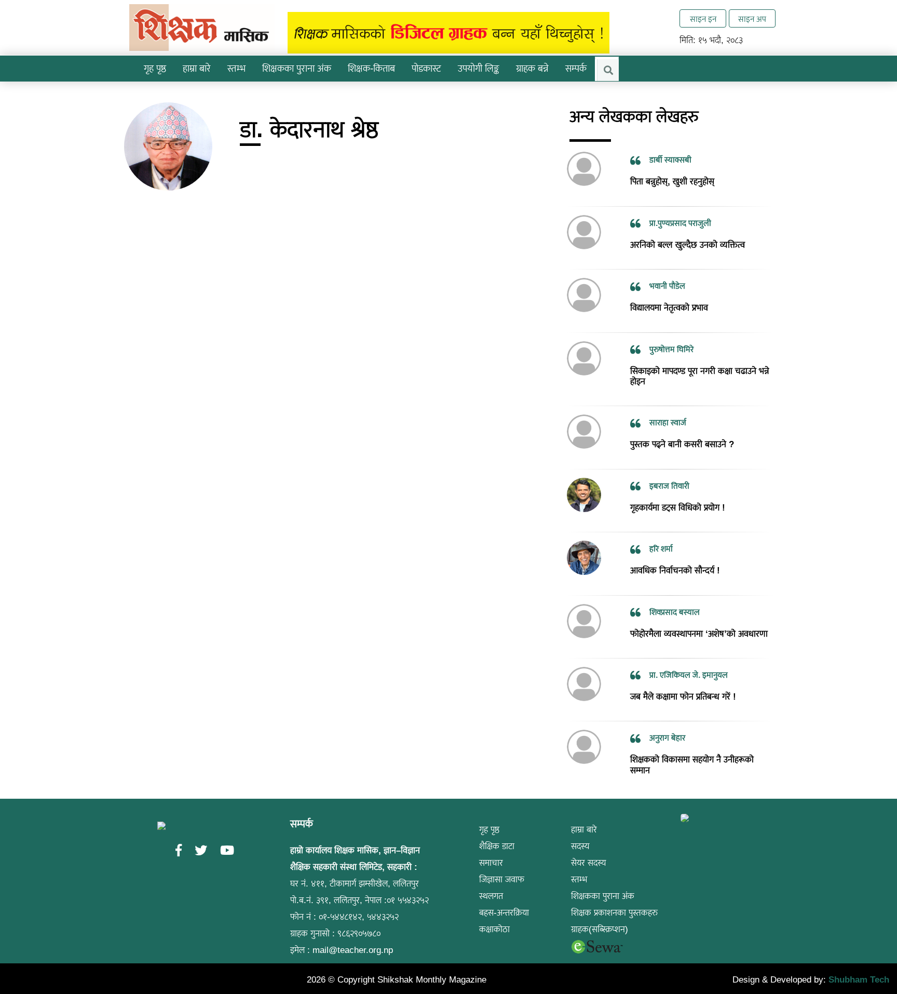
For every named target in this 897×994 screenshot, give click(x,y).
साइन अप (752, 19)
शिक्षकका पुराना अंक (296, 68)
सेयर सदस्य (588, 848)
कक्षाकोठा (494, 914)
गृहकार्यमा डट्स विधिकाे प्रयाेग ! (677, 492)
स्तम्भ (579, 864)
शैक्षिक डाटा (496, 831)
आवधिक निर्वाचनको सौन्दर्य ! (675, 555)
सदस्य (580, 831)
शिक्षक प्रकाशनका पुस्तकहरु (614, 898)
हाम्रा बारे (584, 815)
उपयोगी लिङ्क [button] (478, 68)
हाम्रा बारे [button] (197, 68)
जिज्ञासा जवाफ (501, 864)
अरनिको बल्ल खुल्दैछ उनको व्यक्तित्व (687, 229)
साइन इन (703, 19)
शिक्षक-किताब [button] (371, 68)
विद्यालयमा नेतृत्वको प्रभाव (669, 293)
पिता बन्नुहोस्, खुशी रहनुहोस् (672, 166)
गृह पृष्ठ (155, 68)
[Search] (608, 70)
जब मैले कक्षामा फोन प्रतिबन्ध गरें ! (683, 681)
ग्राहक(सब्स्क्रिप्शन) (599, 914)
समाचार (491, 848)
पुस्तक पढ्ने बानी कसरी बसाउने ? (682, 429)
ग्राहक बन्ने (532, 68)
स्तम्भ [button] (236, 68)
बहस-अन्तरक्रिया (504, 898)
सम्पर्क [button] (576, 68)
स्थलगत (491, 881)
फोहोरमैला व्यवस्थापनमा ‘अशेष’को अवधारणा (699, 618)
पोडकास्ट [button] (426, 68)
